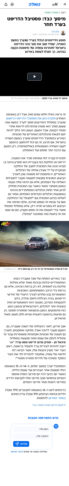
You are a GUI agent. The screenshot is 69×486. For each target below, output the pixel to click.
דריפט (54, 405)
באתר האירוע (57, 398)
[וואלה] (34, 4)
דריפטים (62, 405)
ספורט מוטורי (43, 405)
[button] (54, 4)
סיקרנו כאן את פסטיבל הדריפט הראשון (31, 118)
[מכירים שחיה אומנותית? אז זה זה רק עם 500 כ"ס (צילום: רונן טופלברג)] (34, 246)
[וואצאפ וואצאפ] (12, 4)
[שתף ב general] (6, 4)
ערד (34, 405)
